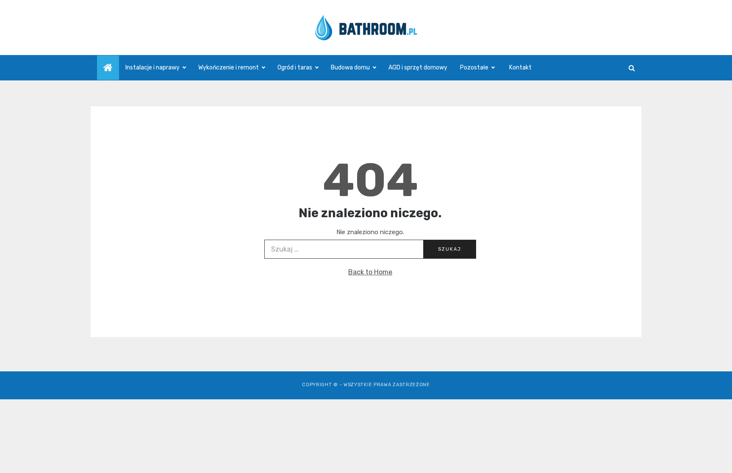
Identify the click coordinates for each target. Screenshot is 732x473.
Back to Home (370, 272)
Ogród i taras (294, 67)
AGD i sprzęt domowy (417, 67)
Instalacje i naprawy (152, 67)
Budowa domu (350, 67)
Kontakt (520, 67)
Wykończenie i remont (228, 67)
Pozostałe (474, 67)
